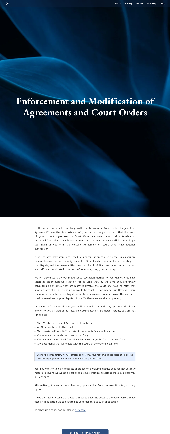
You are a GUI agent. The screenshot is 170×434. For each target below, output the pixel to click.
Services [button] (139, 3)
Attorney (128, 3)
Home (117, 3)
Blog (163, 3)
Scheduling (152, 3)
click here (80, 410)
